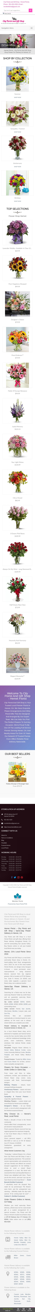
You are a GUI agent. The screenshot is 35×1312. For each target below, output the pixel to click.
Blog (2, 840)
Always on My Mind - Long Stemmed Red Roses (17, 569)
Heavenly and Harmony (17, 640)
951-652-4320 (8, 819)
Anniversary (17, 163)
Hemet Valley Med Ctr (22, 1238)
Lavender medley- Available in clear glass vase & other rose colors (17, 248)
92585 (26, 1004)
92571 (22, 1274)
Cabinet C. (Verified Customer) (14, 1196)
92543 (22, 1002)
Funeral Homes (5, 845)
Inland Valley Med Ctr (22, 1240)
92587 (16, 1279)
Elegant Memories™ (17, 676)
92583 (28, 1281)
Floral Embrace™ (18, 355)
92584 (16, 1272)
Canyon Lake (19, 1294)
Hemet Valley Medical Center (14, 1050)
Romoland (23, 1296)
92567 (16, 1284)
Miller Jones (27, 1059)
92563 (16, 1274)
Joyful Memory (17, 426)
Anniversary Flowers (11, 1089)
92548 (22, 1279)
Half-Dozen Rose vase (17, 605)
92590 (28, 1274)
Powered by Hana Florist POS (17, 904)
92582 (11, 1004)
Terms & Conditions (7, 838)
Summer (18, 94)
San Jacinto (26, 1009)
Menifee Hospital (20, 1242)
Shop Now (17, 97)
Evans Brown (12, 1061)
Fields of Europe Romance (17, 391)
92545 (22, 1281)
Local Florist (4, 848)
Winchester (17, 1303)
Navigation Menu (7, 28)
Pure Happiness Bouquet (17, 284)
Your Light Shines (17, 462)
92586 (22, 1277)
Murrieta (16, 1296)
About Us (4, 835)
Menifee (15, 1011)
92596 (28, 1272)
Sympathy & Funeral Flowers (16, 1096)
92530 (16, 1277)
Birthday (18, 198)
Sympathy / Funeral (17, 129)
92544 (16, 1281)
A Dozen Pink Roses (17, 533)
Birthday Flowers (10, 1085)
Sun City (7, 1013)
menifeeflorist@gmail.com (11, 823)
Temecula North (22, 1301)
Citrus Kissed (17, 498)
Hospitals (4, 843)
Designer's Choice (17, 319)
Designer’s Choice (11, 1106)
